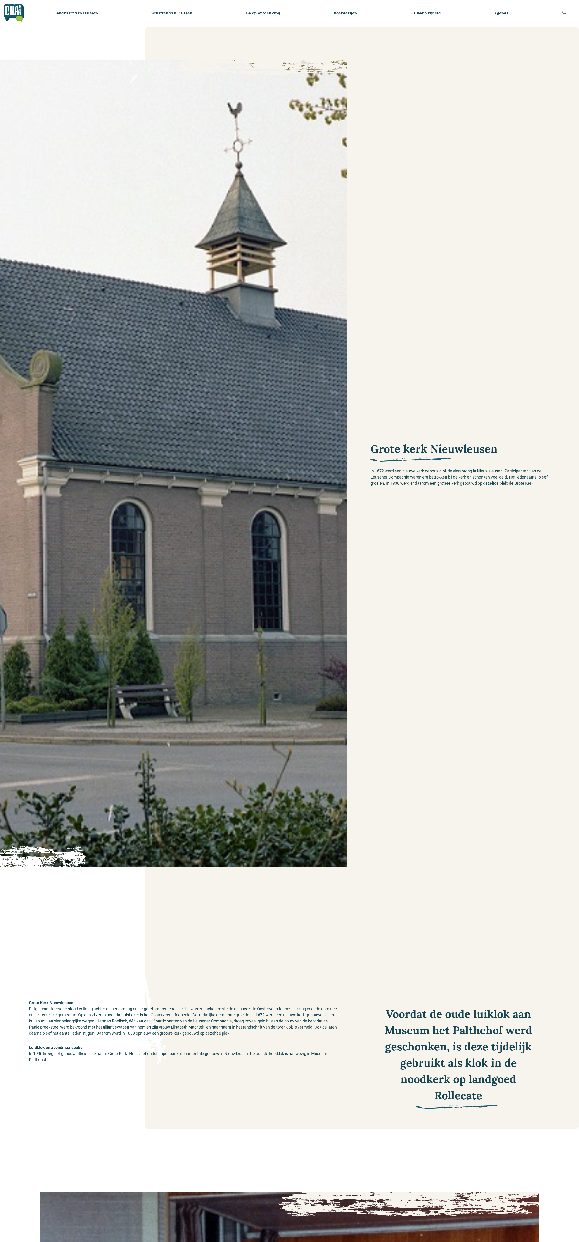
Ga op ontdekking (263, 13)
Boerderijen (345, 13)
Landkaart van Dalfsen (76, 13)
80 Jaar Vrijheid (425, 13)
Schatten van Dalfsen (171, 13)
